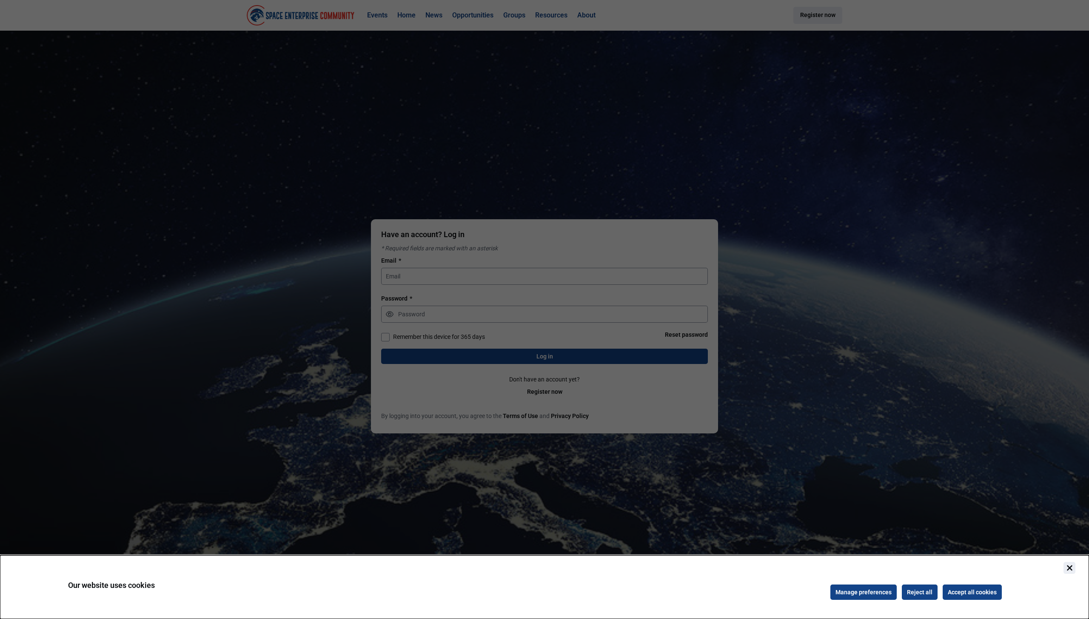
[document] (544, 587)
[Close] (1069, 568)
